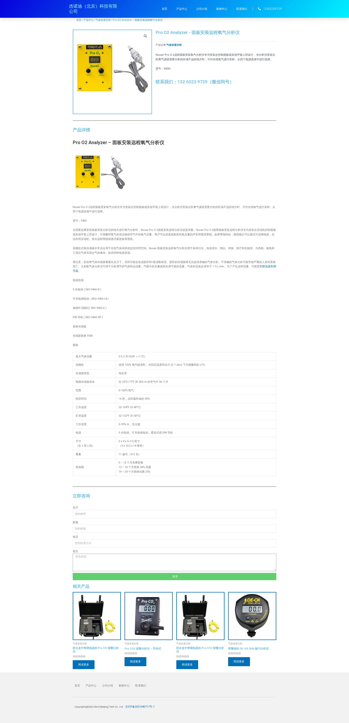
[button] (145, 36)
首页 (164, 9)
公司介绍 (201, 9)
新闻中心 (221, 9)
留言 (75, 551)
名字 (75, 507)
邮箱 (75, 522)
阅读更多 (83, 664)
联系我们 (241, 9)
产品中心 (181, 9)
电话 (75, 536)
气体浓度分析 (103, 20)
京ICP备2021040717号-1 (140, 706)
